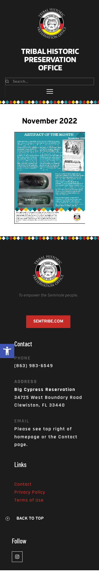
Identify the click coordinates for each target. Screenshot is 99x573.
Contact (23, 484)
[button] (7, 351)
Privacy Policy (29, 492)
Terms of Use (29, 500)
